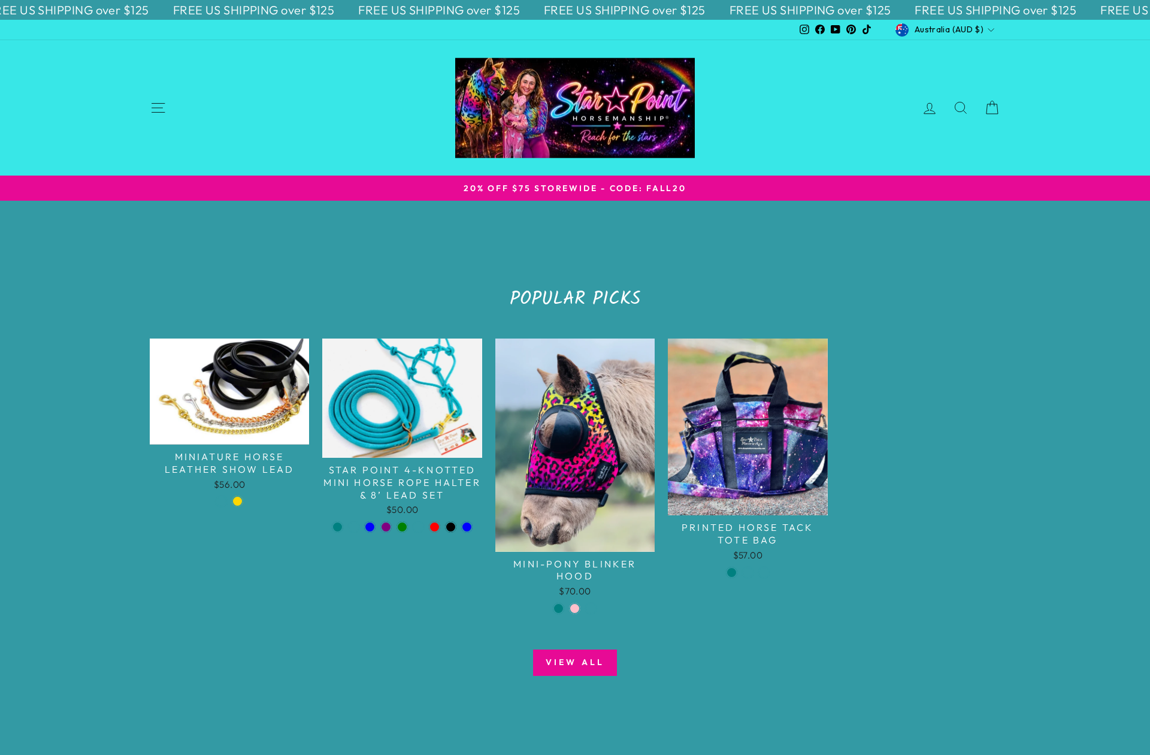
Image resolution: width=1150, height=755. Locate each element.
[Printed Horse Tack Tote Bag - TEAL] (731, 572)
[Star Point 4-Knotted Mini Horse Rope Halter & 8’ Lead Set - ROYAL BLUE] (370, 527)
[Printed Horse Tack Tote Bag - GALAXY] (764, 572)
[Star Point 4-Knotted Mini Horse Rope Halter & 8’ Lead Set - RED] (434, 527)
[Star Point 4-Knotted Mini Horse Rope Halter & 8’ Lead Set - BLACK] (450, 527)
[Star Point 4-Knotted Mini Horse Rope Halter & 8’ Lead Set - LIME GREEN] (402, 527)
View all (575, 662)
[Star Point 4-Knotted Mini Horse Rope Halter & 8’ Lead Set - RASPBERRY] (353, 527)
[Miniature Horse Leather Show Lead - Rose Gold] (237, 501)
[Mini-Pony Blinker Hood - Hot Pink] (574, 608)
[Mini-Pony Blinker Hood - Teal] (558, 608)
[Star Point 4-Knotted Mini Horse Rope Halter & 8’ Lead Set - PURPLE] (386, 527)
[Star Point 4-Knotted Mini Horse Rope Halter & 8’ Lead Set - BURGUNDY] (418, 527)
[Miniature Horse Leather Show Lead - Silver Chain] (221, 501)
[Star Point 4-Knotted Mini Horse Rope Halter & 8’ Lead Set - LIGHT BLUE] (467, 527)
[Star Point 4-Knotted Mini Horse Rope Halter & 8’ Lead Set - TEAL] (337, 527)
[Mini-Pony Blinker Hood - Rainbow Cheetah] (591, 608)
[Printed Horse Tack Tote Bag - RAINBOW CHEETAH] (747, 572)
